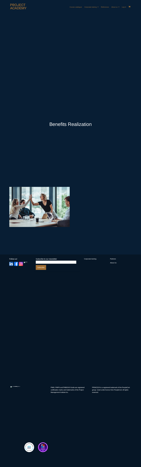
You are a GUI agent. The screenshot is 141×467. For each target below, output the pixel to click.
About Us (113, 263)
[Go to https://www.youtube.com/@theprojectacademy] (26, 323)
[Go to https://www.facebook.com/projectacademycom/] (16, 264)
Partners (113, 259)
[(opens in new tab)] (29, 447)
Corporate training (90, 259)
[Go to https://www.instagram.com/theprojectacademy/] (21, 264)
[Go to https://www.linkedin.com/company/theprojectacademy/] (11, 264)
